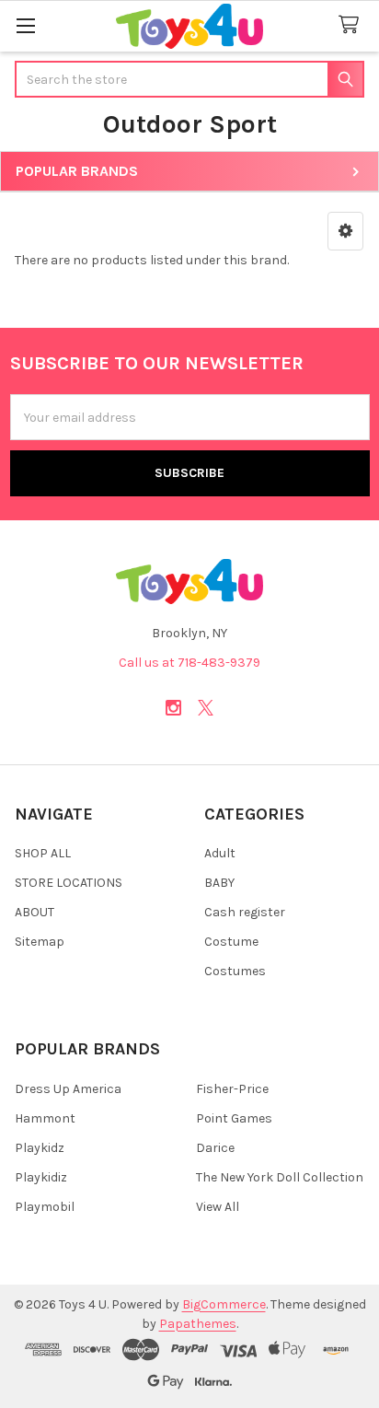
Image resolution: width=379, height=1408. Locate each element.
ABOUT (34, 912)
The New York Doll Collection (279, 1177)
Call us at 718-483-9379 (189, 662)
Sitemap (39, 941)
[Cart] (352, 25)
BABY (219, 882)
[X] (205, 707)
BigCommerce (224, 1304)
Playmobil (45, 1207)
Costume (231, 941)
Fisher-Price (232, 1089)
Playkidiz (41, 1177)
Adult (219, 853)
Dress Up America (68, 1089)
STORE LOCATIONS (68, 882)
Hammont (45, 1118)
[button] (345, 231)
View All (217, 1207)
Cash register (244, 912)
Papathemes (197, 1324)
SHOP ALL (43, 853)
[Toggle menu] (25, 25)
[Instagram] (173, 707)
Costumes (235, 971)
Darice (215, 1148)
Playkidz (39, 1148)
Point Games (234, 1118)
